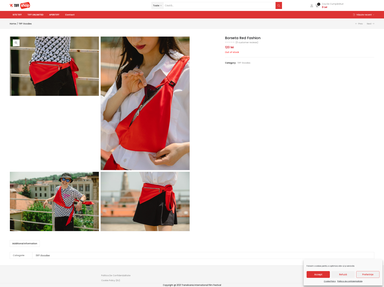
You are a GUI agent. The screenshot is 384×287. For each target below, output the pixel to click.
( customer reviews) (247, 42)
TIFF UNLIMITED (35, 14)
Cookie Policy (330, 281)
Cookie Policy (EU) (110, 280)
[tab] (25, 243)
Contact (70, 14)
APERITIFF (54, 14)
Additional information (24, 243)
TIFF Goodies (25, 23)
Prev (360, 23)
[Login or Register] (311, 5)
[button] (157, 6)
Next (369, 23)
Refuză (343, 274)
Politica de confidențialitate (349, 281)
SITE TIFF (17, 14)
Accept (318, 274)
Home (13, 23)
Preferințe (367, 274)
